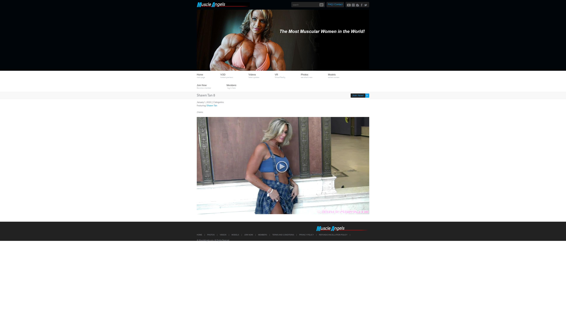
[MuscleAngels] (223, 6)
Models (235, 235)
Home (199, 235)
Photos (211, 235)
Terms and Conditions (283, 235)
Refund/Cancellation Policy (333, 235)
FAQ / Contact (335, 4)
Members (262, 235)
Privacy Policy (306, 235)
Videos (223, 235)
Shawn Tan (212, 105)
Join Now (248, 235)
